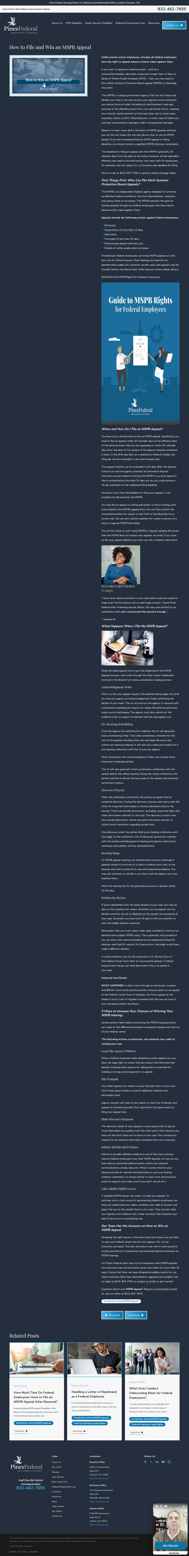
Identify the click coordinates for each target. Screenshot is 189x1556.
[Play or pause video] (157, 1506)
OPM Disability (74, 23)
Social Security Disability (98, 23)
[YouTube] (163, 1461)
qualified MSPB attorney (150, 144)
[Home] (21, 25)
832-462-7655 (172, 9)
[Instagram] (169, 1461)
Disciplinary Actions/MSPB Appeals (121, 1301)
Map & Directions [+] (99, 1478)
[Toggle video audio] (166, 1506)
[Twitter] (151, 1461)
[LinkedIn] (157, 1461)
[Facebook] (145, 1461)
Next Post (134, 1315)
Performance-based (115, 243)
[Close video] (184, 1506)
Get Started (170, 1546)
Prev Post (114, 1315)
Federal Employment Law (130, 23)
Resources (154, 23)
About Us (57, 23)
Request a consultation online (160, 1289)
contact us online (146, 1281)
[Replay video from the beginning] (161, 1506)
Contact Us (172, 25)
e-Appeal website (157, 530)
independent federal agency (135, 191)
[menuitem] (12, 1551)
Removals (110, 225)
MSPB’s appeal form (133, 509)
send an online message (155, 173)
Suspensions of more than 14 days (123, 230)
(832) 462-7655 (129, 173)
